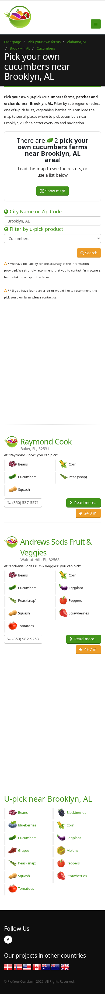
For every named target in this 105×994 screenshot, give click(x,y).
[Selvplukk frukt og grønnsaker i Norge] (17, 967)
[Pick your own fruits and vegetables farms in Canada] (36, 967)
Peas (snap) (27, 863)
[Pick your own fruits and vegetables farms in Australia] (46, 967)
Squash (24, 875)
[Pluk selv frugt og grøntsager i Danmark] (8, 967)
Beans (23, 812)
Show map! (54, 190)
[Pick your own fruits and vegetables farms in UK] (65, 967)
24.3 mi (90, 513)
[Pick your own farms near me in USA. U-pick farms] (20, 16)
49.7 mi (90, 649)
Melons (72, 850)
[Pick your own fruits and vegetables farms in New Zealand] (55, 967)
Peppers (73, 863)
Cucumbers (27, 837)
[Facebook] (8, 940)
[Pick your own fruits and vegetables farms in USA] (27, 967)
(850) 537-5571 (25, 502)
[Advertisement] (52, 365)
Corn (70, 825)
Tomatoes (26, 888)
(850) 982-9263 (25, 638)
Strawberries (76, 875)
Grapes (23, 850)
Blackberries (76, 812)
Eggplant (73, 837)
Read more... (85, 502)
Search (90, 252)
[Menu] (96, 24)
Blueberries (27, 825)
